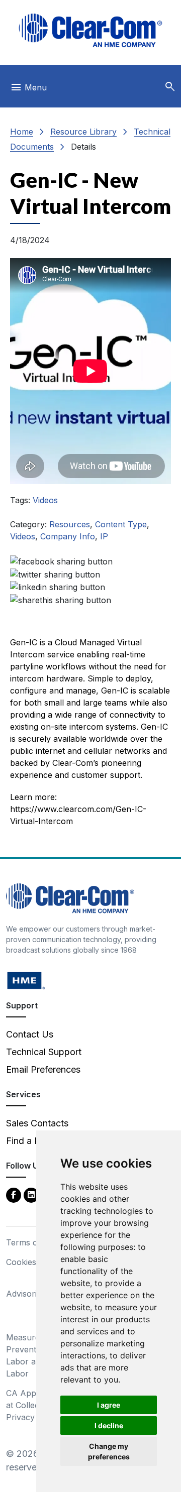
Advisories (25, 1294)
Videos (45, 500)
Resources (69, 524)
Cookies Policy (34, 1262)
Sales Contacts (37, 1123)
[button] (170, 87)
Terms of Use (32, 1242)
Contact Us (29, 1034)
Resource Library (83, 132)
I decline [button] (109, 1425)
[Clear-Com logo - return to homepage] (90, 30)
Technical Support (43, 1052)
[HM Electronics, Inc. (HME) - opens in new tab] (26, 980)
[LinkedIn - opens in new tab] (31, 1194)
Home (21, 132)
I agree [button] (108, 1405)
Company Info (67, 536)
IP (104, 536)
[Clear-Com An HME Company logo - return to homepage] (70, 897)
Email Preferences (43, 1069)
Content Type (121, 524)
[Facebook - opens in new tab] (13, 1194)
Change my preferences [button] (109, 1451)
